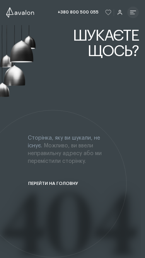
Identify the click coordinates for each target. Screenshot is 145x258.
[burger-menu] (133, 12)
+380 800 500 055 (78, 12)
